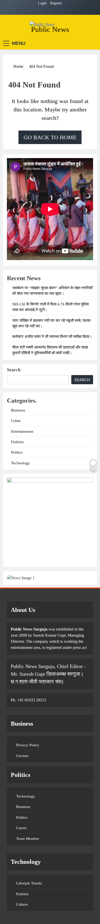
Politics (17, 452)
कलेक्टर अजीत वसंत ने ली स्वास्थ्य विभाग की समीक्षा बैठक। (52, 337)
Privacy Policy (27, 745)
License (22, 756)
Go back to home (50, 137)
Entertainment (22, 431)
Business (18, 410)
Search (14, 369)
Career (21, 828)
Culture (22, 904)
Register (56, 3)
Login (42, 3)
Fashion (17, 442)
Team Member (27, 839)
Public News (50, 29)
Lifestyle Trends (29, 883)
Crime (16, 421)
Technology (20, 463)
